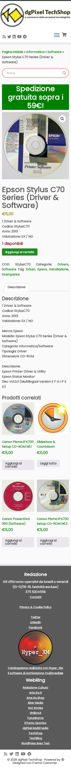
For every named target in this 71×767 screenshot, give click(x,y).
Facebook (35, 627)
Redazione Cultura (35, 688)
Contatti (35, 597)
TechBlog (35, 738)
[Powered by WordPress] (62, 759)
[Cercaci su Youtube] (20, 37)
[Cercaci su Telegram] (25, 37)
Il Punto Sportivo (35, 723)
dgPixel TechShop (30, 759)
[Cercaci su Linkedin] (14, 37)
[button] (62, 118)
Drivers (62, 264)
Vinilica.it (35, 713)
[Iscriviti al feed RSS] (5, 37)
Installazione (58, 269)
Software (55, 52)
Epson (42, 269)
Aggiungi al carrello (19, 252)
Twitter (35, 617)
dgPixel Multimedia (35, 728)
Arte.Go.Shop (35, 698)
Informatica (35, 52)
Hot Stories (35, 708)
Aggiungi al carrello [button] (13, 465)
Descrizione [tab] (16, 287)
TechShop (36, 733)
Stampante (11, 274)
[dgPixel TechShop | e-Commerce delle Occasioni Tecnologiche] (35, 15)
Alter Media (35, 703)
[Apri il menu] (57, 35)
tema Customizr (45, 762)
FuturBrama (35, 718)
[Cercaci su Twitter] (9, 37)
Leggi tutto (48, 463)
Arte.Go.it (35, 693)
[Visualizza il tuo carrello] (64, 34)
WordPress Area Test (35, 743)
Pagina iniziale (12, 52)
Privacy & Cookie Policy (35, 607)
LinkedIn (35, 622)
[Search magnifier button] (64, 73)
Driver (30, 269)
